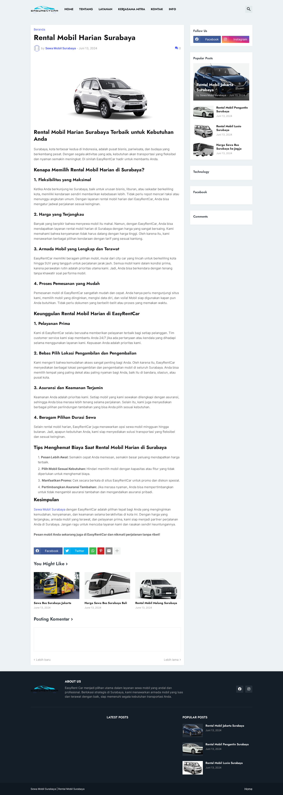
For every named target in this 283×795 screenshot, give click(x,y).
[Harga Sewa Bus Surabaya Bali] (107, 585)
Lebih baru (43, 659)
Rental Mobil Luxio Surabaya (228, 128)
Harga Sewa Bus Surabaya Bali (106, 603)
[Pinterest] (100, 550)
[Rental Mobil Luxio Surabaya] (203, 131)
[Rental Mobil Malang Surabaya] (158, 585)
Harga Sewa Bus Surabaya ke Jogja (229, 146)
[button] (248, 9)
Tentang (86, 9)
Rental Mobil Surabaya (71, 788)
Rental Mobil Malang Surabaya (156, 603)
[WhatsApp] (92, 550)
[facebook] (239, 689)
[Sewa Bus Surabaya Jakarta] (56, 585)
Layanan (105, 9)
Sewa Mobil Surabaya (49, 509)
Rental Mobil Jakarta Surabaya (225, 725)
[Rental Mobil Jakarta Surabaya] (193, 730)
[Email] (108, 550)
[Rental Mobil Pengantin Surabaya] (203, 112)
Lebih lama (171, 659)
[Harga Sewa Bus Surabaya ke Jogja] (203, 149)
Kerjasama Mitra (131, 9)
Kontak (157, 9)
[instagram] (248, 689)
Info (172, 9)
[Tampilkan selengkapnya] (117, 550)
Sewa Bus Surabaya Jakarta (52, 603)
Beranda (39, 29)
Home (68, 9)
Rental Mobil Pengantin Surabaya (232, 109)
